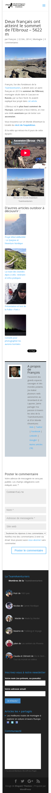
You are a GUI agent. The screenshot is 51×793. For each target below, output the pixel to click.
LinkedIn (33, 435)
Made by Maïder (32, 618)
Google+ (33, 440)
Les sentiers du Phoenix (32, 643)
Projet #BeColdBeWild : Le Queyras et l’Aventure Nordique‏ (15, 240)
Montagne (37, 39)
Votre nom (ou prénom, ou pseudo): (23, 678)
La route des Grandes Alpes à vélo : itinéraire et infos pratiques (15, 274)
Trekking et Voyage (33, 631)
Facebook (35, 431)
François (12, 39)
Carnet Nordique (31, 605)
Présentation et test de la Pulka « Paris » (15, 308)
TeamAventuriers (13, 87)
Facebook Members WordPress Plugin (21, 771)
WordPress (25, 789)
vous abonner (34, 540)
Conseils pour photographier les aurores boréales (13, 340)
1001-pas (25, 593)
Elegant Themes (23, 786)
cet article (32, 101)
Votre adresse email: (15, 689)
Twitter (39, 427)
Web (31, 427)
